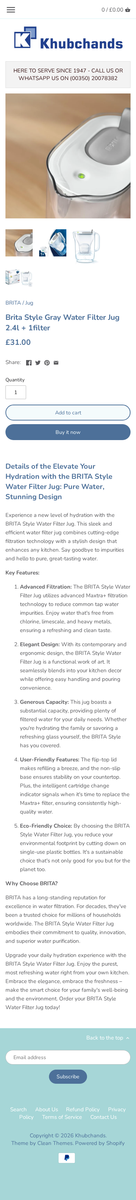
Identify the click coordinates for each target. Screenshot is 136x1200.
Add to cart (68, 412)
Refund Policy (83, 1109)
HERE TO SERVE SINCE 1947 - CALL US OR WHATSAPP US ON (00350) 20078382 (68, 74)
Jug (29, 302)
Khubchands (90, 1135)
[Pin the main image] (47, 361)
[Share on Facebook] (29, 361)
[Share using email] (56, 361)
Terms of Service (62, 1117)
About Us (46, 1109)
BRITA (13, 302)
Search (18, 1109)
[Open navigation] (10, 9)
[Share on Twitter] (38, 361)
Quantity (15, 380)
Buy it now (68, 432)
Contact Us (103, 1117)
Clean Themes (55, 1143)
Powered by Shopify (100, 1143)
